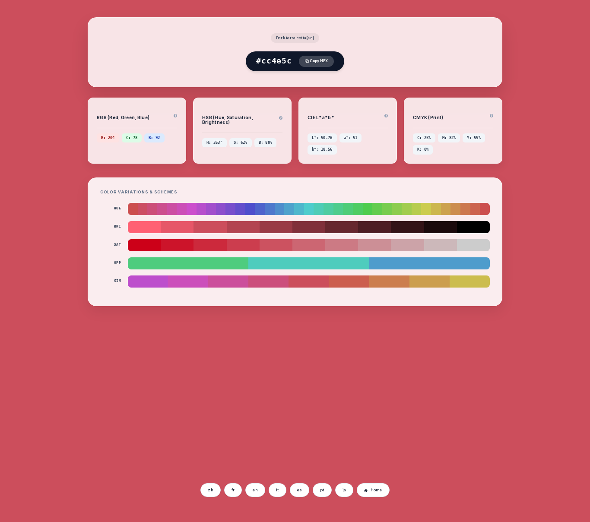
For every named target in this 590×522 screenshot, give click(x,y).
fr (233, 489)
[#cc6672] (308, 245)
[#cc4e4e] (133, 209)
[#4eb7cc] (299, 209)
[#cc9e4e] (429, 281)
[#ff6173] (144, 227)
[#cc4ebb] (188, 281)
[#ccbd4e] (470, 281)
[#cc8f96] (374, 245)
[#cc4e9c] (228, 281)
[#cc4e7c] (268, 281)
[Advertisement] (121, 414)
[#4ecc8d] (338, 209)
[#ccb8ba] (440, 245)
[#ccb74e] (436, 209)
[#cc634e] (475, 209)
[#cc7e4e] (389, 281)
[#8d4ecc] (221, 209)
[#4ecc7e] (188, 263)
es (299, 489)
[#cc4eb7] (182, 209)
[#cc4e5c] (209, 227)
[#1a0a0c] (440, 227)
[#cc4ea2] (172, 209)
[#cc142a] (177, 245)
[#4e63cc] (260, 209)
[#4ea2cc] (289, 209)
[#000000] (473, 227)
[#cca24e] (446, 209)
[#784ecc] (230, 209)
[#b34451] (243, 227)
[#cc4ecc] (192, 209)
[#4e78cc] (270, 209)
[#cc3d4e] (243, 245)
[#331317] (407, 227)
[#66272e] (341, 227)
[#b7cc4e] (417, 209)
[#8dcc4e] (397, 209)
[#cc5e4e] (349, 281)
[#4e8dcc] (280, 209)
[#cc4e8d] (162, 209)
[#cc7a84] (341, 245)
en (255, 489)
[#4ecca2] (328, 209)
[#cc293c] (209, 245)
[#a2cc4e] (407, 209)
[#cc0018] (144, 245)
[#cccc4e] (426, 209)
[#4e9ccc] (429, 263)
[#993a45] (276, 227)
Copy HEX (318, 61)
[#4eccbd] (308, 263)
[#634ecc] (240, 209)
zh (210, 489)
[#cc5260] (276, 245)
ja (344, 489)
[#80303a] (308, 227)
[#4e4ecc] (250, 209)
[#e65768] (177, 227)
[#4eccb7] (319, 209)
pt (322, 489)
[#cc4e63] (143, 209)
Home (376, 489)
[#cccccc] (473, 245)
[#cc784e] (465, 209)
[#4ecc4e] (368, 209)
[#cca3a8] (407, 245)
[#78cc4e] (387, 209)
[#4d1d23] (374, 227)
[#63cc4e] (377, 209)
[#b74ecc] (201, 209)
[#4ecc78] (348, 209)
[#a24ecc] (211, 209)
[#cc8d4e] (455, 209)
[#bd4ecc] (148, 281)
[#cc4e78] (152, 209)
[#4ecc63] (358, 209)
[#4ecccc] (309, 209)
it (277, 489)
